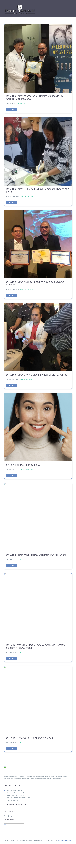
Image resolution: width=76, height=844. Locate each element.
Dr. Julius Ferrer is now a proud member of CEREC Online (38, 337)
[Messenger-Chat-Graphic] (14, 824)
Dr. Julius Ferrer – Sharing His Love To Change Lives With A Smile (38, 151)
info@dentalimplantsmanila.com (17, 804)
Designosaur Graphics (64, 840)
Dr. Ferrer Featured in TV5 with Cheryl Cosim (38, 700)
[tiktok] (11, 816)
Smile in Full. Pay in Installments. (38, 427)
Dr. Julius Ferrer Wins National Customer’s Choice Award (38, 517)
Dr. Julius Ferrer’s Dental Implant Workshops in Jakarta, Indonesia (38, 244)
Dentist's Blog (24, 196)
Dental (18, 104)
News (23, 104)
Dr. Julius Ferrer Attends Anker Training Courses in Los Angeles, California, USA (38, 58)
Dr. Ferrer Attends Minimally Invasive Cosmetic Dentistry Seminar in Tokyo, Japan (38, 607)
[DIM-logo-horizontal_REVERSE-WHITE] (20, 5)
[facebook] (5, 816)
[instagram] (8, 816)
